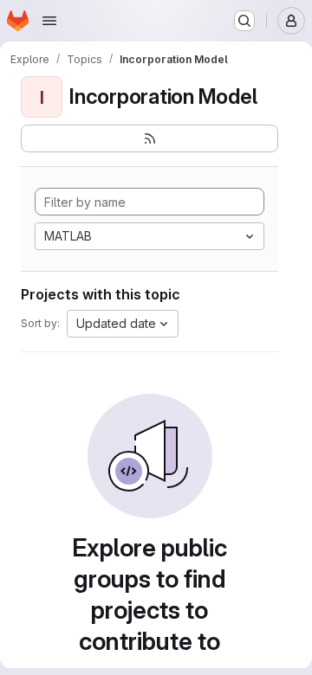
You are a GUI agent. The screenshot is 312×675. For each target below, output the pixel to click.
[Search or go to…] (244, 20)
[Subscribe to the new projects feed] (149, 138)
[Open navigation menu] (49, 21)
